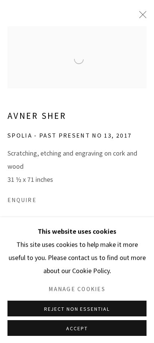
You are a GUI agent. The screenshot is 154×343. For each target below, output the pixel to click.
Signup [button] (34, 202)
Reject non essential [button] (77, 308)
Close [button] (137, 53)
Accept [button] (77, 328)
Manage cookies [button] (77, 288)
